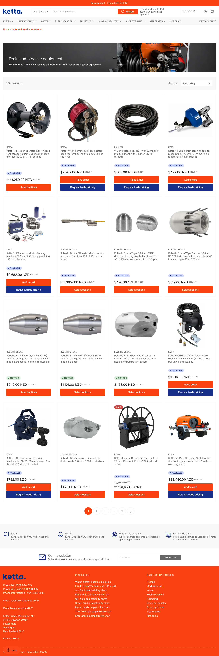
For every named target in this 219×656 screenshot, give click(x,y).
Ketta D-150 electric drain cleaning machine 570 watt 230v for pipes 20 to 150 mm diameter (28, 256)
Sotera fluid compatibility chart (92, 615)
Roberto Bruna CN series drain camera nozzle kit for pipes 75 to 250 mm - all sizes (82, 256)
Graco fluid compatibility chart (92, 602)
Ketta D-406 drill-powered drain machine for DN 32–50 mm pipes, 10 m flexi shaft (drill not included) (28, 461)
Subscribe (170, 557)
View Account (207, 21)
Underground (26, 21)
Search (130, 11)
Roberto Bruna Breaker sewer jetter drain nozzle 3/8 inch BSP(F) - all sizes (82, 460)
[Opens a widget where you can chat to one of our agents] (12, 650)
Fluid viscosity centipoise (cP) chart (95, 585)
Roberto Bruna (68, 249)
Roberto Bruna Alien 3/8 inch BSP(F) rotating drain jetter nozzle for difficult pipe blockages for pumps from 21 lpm (28, 358)
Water (44, 21)
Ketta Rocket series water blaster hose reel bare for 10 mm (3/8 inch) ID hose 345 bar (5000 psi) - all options (28, 153)
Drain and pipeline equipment (27, 29)
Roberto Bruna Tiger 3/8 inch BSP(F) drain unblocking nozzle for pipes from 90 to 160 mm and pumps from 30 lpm (136, 256)
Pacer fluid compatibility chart (92, 607)
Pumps (7, 21)
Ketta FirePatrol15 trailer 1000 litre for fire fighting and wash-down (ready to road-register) (189, 461)
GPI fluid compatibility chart (91, 598)
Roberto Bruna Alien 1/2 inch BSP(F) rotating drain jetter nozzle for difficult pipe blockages (81, 358)
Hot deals (175, 21)
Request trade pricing (82, 187)
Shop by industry (108, 21)
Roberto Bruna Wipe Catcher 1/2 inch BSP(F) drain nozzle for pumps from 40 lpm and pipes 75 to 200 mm (190, 256)
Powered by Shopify (37, 652)
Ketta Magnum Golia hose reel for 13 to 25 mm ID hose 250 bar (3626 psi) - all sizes (136, 461)
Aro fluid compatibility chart (91, 590)
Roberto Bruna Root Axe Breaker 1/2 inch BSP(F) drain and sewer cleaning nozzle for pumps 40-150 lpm (135, 358)
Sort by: (172, 83)
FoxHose (118, 147)
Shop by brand (134, 21)
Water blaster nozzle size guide (93, 581)
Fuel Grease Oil (64, 21)
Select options (28, 187)
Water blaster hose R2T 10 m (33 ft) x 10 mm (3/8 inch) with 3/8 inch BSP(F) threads (136, 153)
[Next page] (130, 511)
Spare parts (156, 21)
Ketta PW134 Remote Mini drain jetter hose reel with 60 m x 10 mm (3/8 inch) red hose (82, 153)
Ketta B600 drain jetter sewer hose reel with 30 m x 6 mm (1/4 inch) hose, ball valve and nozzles (189, 358)
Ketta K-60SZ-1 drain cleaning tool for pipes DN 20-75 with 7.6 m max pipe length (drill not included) (189, 153)
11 (122, 511)
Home (6, 29)
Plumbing (85, 21)
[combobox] (94, 11)
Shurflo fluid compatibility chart (93, 611)
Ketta (9, 147)
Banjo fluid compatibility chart (92, 594)
